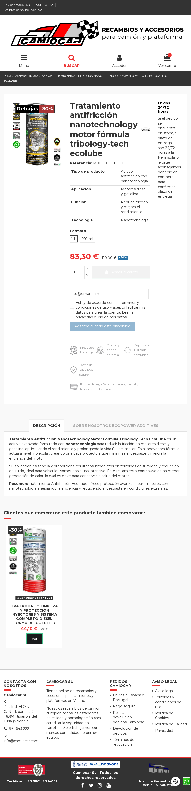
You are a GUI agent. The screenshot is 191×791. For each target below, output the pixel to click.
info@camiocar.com (21, 741)
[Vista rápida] (34, 600)
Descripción (46, 425)
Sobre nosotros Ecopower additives (115, 425)
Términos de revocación (123, 742)
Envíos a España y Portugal (128, 697)
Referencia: (81, 163)
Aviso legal (164, 691)
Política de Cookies (164, 715)
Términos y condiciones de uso (168, 702)
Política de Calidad (171, 724)
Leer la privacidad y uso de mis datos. (105, 315)
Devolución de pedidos (125, 731)
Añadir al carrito (124, 272)
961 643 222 (45, 5)
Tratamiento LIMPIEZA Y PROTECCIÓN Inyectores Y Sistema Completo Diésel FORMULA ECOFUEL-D (34, 614)
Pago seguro (124, 706)
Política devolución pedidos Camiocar (128, 717)
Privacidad (164, 730)
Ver (34, 638)
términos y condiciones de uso (107, 305)
